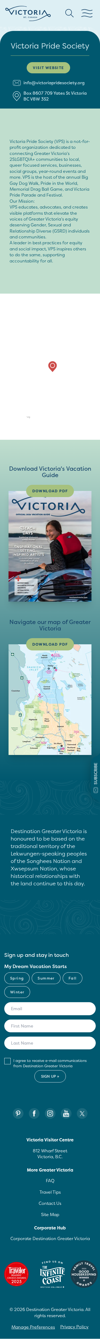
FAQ (50, 1181)
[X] (82, 1113)
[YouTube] (66, 1113)
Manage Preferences (33, 1327)
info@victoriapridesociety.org (54, 83)
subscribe (95, 774)
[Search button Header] (69, 13)
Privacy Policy (74, 1327)
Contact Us (50, 1203)
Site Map (50, 1214)
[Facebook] (34, 1113)
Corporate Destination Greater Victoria (50, 1238)
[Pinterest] (18, 1113)
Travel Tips (50, 1192)
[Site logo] (28, 13)
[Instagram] (50, 1113)
